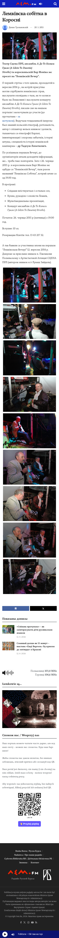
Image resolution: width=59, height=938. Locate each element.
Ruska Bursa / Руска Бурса (28, 851)
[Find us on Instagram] (28, 922)
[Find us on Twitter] (24, 922)
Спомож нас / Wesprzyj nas (20, 735)
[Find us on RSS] (36, 922)
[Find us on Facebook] (21, 922)
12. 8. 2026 (21, 637)
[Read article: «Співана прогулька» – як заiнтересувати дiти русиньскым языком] (8, 629)
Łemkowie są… (12, 683)
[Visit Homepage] (26, 4)
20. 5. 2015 (39, 27)
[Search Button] (55, 4)
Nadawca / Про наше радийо (28, 855)
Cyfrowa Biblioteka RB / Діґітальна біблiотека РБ (28, 859)
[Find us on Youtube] (32, 922)
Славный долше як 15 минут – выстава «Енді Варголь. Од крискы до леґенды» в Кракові (36, 646)
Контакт (35, 862)
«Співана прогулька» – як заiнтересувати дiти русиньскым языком (34, 629)
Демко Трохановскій (18, 27)
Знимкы (23, 862)
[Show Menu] (3, 4)
